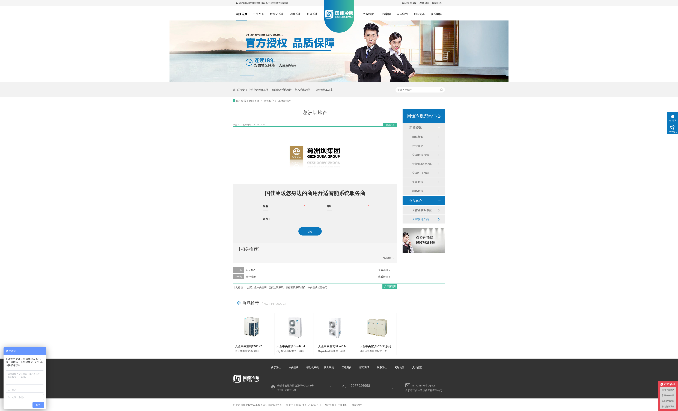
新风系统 (312, 14)
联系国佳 (436, 14)
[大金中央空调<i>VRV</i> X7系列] (252, 327)
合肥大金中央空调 (257, 287)
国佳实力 (402, 14)
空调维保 (368, 14)
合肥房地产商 (420, 219)
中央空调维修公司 (317, 287)
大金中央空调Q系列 (375, 346)
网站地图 (437, 3)
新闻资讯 (419, 14)
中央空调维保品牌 (258, 89)
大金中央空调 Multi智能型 (338, 346)
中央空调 (258, 14)
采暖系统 (295, 14)
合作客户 (269, 100)
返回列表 (390, 124)
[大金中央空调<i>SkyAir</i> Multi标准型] (294, 327)
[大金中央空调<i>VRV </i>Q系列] (377, 327)
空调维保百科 (420, 173)
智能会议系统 (276, 287)
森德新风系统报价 (295, 287)
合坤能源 (251, 276)
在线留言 (424, 3)
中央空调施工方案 (323, 89)
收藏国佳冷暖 (409, 3)
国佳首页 (241, 14)
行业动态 (417, 146)
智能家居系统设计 (282, 89)
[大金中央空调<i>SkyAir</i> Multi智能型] (335, 327)
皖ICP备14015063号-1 (308, 404)
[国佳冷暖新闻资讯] (339, 81)
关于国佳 (276, 367)
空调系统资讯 (420, 155)
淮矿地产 (251, 270)
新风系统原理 (302, 89)
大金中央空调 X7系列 (251, 346)
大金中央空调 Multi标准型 (296, 346)
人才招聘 (417, 367)
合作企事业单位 (422, 210)
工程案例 (385, 14)
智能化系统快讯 (422, 164)
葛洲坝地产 (284, 100)
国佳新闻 (417, 137)
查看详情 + (384, 270)
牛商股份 (342, 404)
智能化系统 (277, 14)
